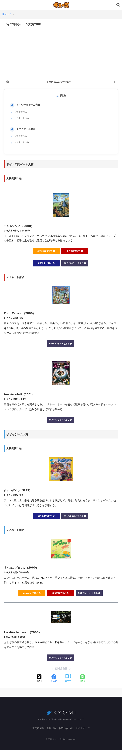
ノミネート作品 (21, 118)
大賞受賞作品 (20, 112)
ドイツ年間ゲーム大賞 (28, 104)
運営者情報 (38, 728)
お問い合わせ (66, 728)
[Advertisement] (61, 52)
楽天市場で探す (74, 251)
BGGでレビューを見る (74, 263)
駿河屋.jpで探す (45, 263)
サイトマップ (83, 728)
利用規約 (51, 728)
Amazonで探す (45, 251)
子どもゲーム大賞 (25, 129)
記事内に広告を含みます (59, 81)
